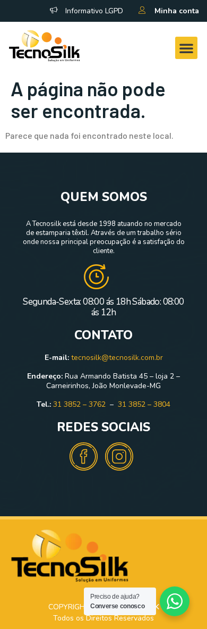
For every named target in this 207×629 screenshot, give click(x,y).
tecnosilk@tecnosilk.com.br (117, 358)
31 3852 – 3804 (144, 404)
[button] (186, 48)
